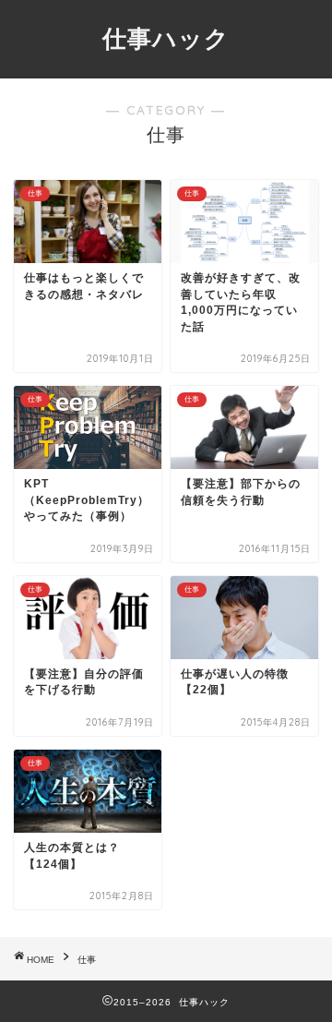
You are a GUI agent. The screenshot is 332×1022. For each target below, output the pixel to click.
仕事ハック (166, 38)
